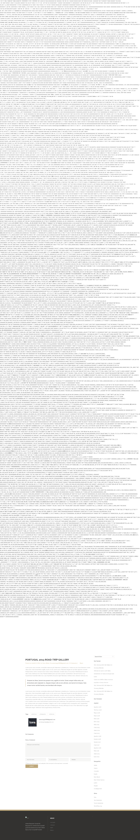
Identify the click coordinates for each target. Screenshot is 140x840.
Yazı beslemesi (98, 800)
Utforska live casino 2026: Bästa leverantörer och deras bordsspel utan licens (104, 673)
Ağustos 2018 (97, 736)
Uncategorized (98, 788)
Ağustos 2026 (97, 707)
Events (95, 774)
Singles (96, 785)
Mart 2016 (96, 751)
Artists (95, 765)
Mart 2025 (96, 724)
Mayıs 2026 (97, 713)
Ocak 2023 (97, 733)
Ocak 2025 (96, 727)
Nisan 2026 (97, 715)
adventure (34, 714)
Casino (95, 768)
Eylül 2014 (96, 756)
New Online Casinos (99, 780)
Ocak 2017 (96, 745)
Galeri (51, 827)
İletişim (52, 830)
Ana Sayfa (52, 822)
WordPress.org (98, 806)
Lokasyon (52, 825)
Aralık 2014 (97, 753)
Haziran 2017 (97, 742)
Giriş (95, 797)
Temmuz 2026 (98, 710)
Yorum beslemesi (98, 803)
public (95, 783)
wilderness (51, 714)
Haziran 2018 (97, 739)
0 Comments (73, 663)
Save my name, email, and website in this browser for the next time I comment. (47, 763)
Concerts (96, 771)
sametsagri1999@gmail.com (60, 663)
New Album (46, 663)
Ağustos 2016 (97, 748)
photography (43, 714)
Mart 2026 (96, 718)
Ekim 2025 (96, 721)
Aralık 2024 (97, 730)
